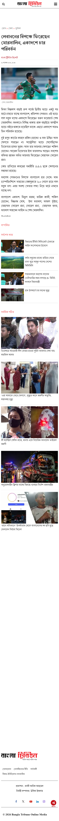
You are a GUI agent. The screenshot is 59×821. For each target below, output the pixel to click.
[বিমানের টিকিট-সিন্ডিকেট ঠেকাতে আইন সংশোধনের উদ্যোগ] (29, 247)
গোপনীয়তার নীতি (21, 769)
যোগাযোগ (6, 769)
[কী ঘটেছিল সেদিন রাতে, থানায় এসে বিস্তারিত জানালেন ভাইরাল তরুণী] (29, 427)
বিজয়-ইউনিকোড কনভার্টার (13, 774)
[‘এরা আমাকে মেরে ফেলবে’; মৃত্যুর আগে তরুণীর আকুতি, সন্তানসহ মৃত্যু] (29, 383)
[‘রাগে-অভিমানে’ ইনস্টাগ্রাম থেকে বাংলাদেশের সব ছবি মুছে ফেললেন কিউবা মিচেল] (29, 512)
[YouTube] (31, 801)
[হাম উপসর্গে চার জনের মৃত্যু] (29, 296)
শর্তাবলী (33, 769)
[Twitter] (23, 801)
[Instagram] (44, 801)
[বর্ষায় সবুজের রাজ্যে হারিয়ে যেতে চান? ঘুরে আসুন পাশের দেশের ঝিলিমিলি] (29, 263)
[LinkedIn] (37, 801)
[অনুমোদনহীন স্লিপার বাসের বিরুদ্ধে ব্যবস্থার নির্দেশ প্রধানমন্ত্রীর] (29, 470)
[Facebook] (16, 801)
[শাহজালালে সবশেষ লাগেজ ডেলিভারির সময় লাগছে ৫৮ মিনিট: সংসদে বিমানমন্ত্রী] (29, 279)
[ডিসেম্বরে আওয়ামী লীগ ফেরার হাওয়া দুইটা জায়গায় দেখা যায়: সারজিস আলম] (29, 338)
